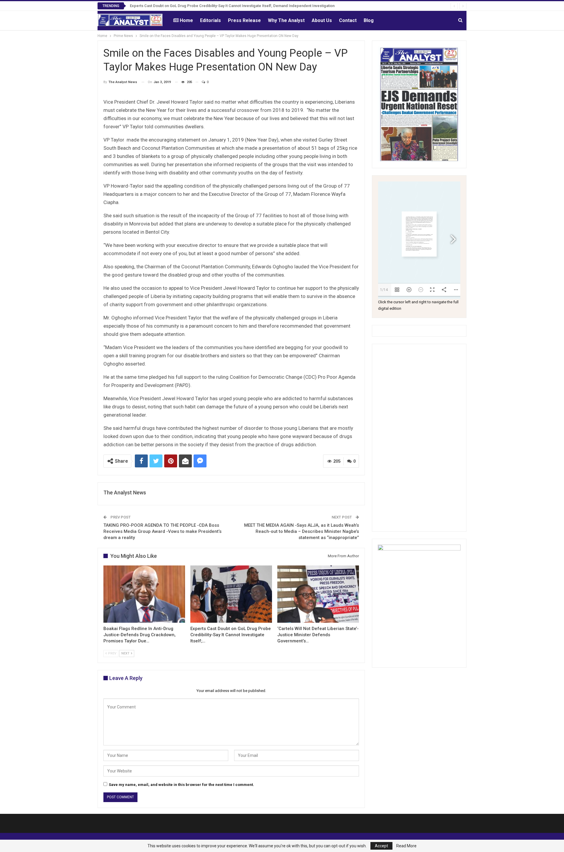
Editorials (210, 20)
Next (125, 653)
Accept (381, 845)
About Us (322, 20)
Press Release (244, 20)
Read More (406, 846)
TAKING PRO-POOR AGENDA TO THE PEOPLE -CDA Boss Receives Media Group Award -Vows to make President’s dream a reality (162, 531)
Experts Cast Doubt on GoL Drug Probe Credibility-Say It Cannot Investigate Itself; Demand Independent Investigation (232, 6)
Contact (348, 20)
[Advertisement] (419, 438)
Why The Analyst (286, 20)
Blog (369, 20)
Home (186, 20)
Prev (111, 653)
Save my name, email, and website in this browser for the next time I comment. (181, 784)
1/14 (384, 290)
